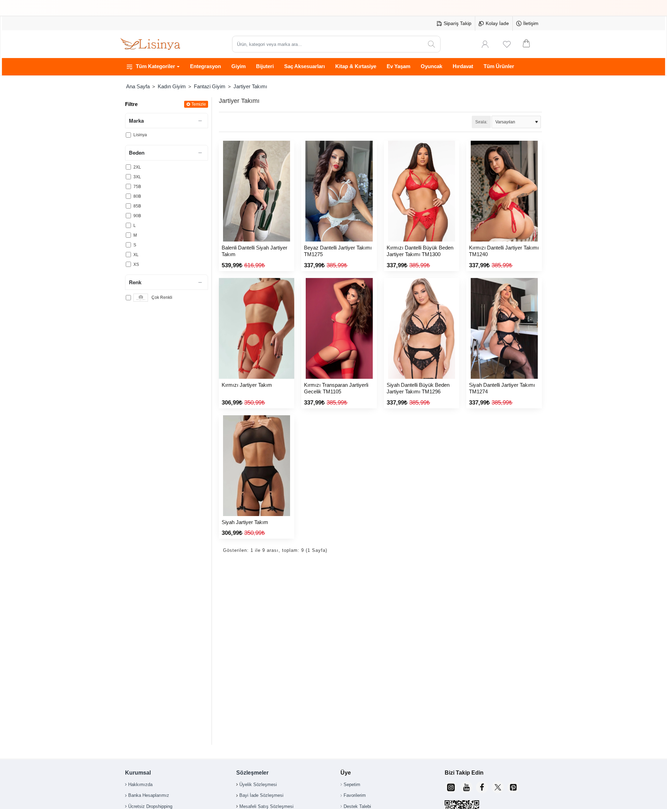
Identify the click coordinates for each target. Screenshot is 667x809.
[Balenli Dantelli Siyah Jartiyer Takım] (256, 191)
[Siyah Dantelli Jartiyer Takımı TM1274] (504, 328)
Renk (135, 282)
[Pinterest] (513, 787)
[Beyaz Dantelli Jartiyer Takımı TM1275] (339, 191)
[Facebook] (482, 787)
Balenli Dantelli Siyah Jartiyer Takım (254, 251)
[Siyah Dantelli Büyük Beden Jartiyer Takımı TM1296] (421, 328)
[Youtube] (466, 787)
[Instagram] (451, 787)
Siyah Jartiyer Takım (245, 522)
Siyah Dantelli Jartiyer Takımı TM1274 (502, 388)
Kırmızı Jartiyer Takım (247, 385)
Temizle (198, 104)
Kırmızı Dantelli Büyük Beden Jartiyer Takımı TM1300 (420, 251)
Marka (136, 120)
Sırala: (481, 122)
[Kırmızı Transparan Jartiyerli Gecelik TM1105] (339, 328)
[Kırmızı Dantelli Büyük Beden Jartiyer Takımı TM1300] (421, 191)
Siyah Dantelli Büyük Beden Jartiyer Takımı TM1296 (418, 388)
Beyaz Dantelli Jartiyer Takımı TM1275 (338, 251)
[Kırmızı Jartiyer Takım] (256, 328)
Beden (137, 153)
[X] (498, 787)
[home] (137, 86)
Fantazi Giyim (209, 86)
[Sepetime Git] (531, 44)
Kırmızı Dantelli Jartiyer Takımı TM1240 (504, 251)
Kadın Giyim (172, 86)
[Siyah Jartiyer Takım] (256, 465)
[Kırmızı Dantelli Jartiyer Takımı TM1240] (504, 191)
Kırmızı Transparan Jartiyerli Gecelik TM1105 (336, 388)
